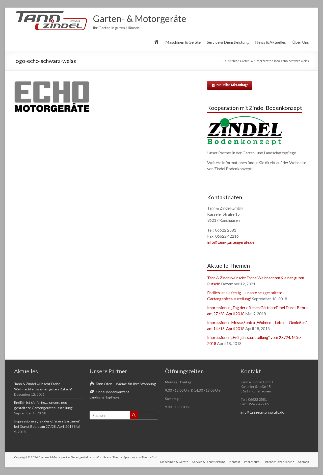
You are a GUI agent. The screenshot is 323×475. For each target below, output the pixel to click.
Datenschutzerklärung (279, 462)
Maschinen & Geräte (183, 42)
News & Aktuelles (270, 42)
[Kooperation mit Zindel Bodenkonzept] (245, 118)
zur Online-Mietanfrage (232, 84)
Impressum (252, 462)
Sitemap (303, 462)
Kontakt (234, 462)
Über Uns (300, 42)
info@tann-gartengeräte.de (230, 242)
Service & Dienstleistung (228, 42)
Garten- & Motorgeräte (139, 18)
